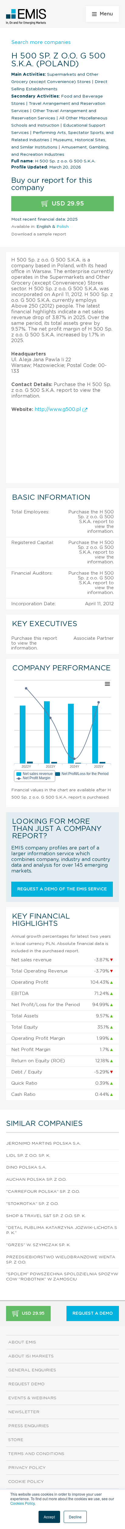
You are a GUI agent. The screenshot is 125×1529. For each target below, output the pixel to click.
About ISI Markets (31, 1356)
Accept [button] (49, 1516)
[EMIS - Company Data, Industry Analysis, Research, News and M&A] (26, 17)
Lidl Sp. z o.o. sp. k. (28, 1155)
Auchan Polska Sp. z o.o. (36, 1179)
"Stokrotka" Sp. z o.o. (32, 1204)
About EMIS (22, 1342)
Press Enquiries (28, 1426)
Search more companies (41, 42)
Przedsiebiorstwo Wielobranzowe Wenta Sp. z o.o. (60, 1259)
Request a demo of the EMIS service (62, 889)
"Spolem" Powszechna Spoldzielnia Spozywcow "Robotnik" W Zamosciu (62, 1276)
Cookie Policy (26, 1482)
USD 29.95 (67, 204)
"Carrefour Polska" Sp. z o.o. (43, 1192)
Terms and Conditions (36, 1454)
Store (15, 1440)
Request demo (26, 1384)
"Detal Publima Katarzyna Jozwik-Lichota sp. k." (61, 1230)
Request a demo (93, 1313)
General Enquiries (32, 1370)
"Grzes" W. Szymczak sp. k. (38, 1245)
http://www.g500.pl (59, 409)
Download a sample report (38, 234)
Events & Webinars (32, 1398)
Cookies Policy (22, 1503)
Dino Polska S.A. (26, 1167)
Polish (62, 227)
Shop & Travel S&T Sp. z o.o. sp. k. (46, 1216)
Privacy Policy (27, 1468)
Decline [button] (75, 1516)
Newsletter (23, 1412)
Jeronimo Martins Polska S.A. (43, 1143)
